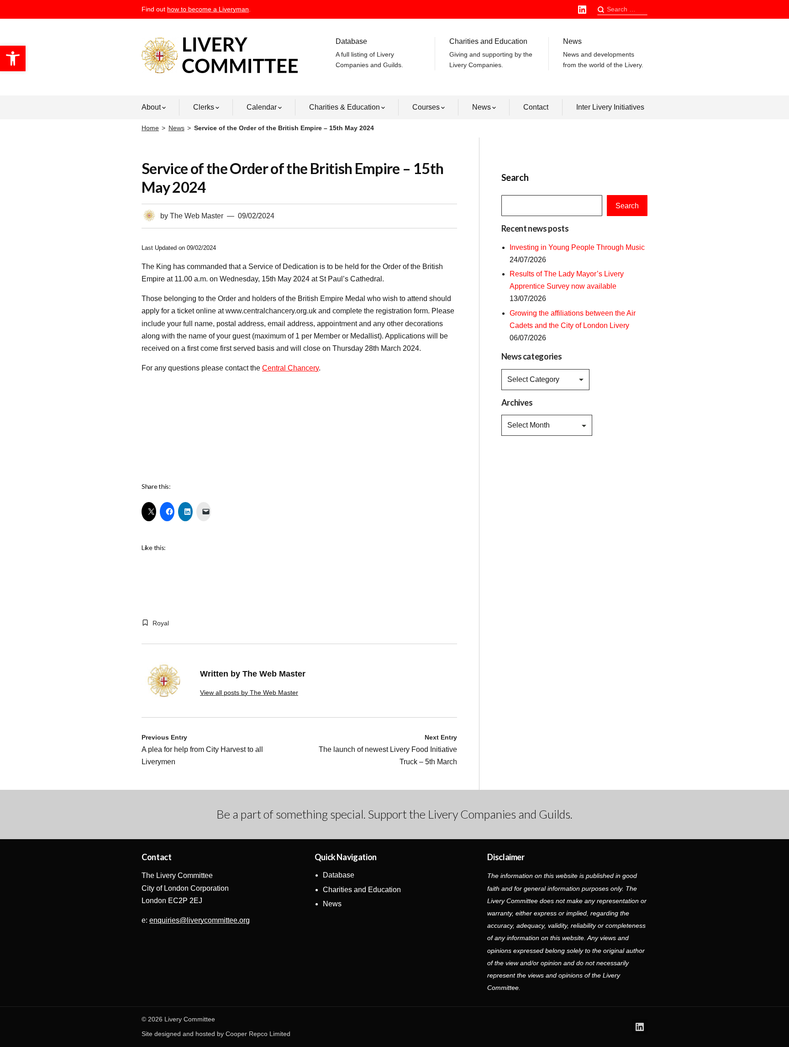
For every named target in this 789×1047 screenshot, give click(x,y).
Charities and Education (490, 53)
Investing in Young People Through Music (577, 247)
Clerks (203, 107)
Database (369, 53)
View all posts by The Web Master (249, 692)
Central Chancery (290, 368)
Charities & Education (344, 107)
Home (150, 128)
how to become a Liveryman (208, 9)
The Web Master (196, 216)
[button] (13, 58)
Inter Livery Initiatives (610, 107)
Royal (161, 623)
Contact (535, 107)
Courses (426, 107)
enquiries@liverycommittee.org (199, 920)
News (603, 53)
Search (627, 206)
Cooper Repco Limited (258, 1033)
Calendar (262, 107)
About (151, 107)
